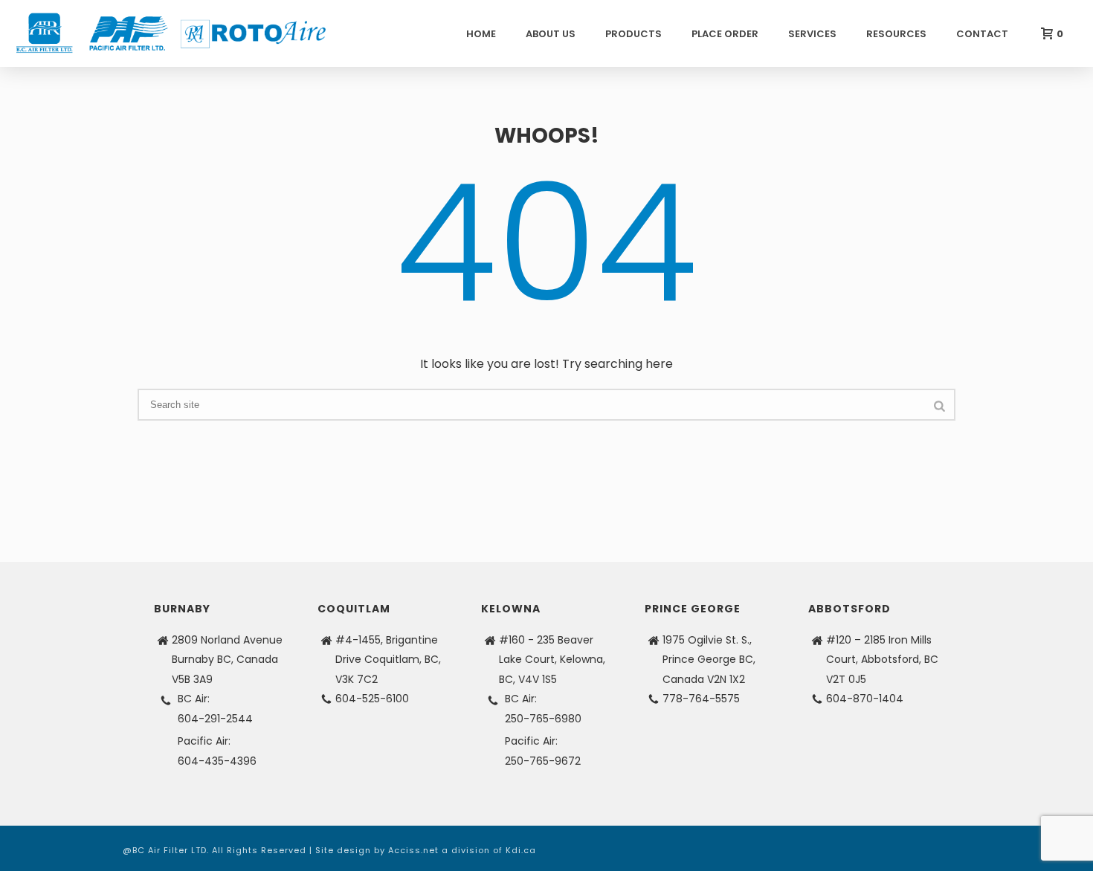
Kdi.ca (521, 850)
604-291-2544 (215, 718)
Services (812, 34)
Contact (982, 34)
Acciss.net (413, 850)
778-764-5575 (701, 698)
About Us (550, 34)
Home (481, 34)
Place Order (724, 34)
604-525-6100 (372, 698)
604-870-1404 (864, 698)
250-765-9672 (543, 761)
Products (633, 34)
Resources (896, 34)
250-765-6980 (543, 718)
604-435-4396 (217, 761)
